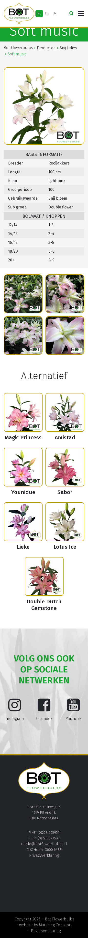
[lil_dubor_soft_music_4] (65, 294)
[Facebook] (44, 708)
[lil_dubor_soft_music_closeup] (65, 335)
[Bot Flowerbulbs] (19, 13)
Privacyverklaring (44, 855)
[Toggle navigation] (80, 13)
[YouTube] (73, 708)
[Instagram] (14, 708)
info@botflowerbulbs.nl (46, 844)
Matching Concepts (55, 925)
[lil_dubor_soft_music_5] (23, 335)
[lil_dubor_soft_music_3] (23, 294)
